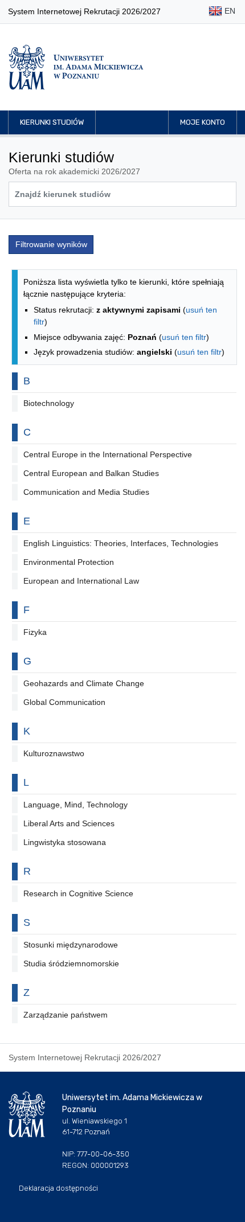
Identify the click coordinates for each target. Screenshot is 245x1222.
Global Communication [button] (64, 702)
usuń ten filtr (184, 337)
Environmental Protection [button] (68, 562)
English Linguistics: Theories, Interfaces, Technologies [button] (120, 543)
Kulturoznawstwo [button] (53, 753)
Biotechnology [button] (48, 403)
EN (228, 10)
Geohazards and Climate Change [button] (83, 683)
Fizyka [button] (35, 632)
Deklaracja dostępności (58, 1188)
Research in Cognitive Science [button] (78, 893)
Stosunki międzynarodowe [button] (70, 944)
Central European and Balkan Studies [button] (91, 473)
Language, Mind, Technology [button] (75, 804)
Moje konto (202, 122)
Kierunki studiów (52, 122)
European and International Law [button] (81, 580)
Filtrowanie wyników (51, 244)
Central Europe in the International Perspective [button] (107, 454)
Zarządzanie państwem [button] (65, 1014)
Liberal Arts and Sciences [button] (69, 823)
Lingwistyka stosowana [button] (64, 842)
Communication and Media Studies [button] (86, 492)
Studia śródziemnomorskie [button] (71, 963)
